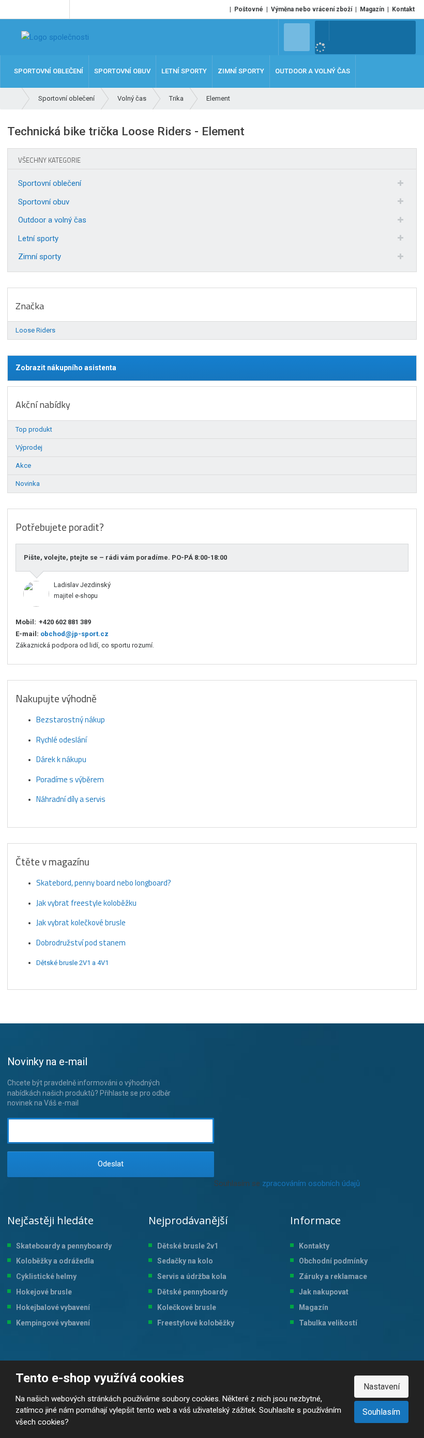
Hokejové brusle (44, 1292)
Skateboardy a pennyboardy (64, 1246)
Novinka (28, 483)
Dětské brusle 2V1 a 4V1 (72, 963)
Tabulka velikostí (328, 1323)
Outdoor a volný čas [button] (312, 71)
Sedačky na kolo (185, 1261)
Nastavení (382, 1387)
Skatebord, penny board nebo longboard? (103, 883)
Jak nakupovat (324, 1292)
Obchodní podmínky (333, 1261)
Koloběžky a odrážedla (55, 1261)
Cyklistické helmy (46, 1276)
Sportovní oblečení (49, 183)
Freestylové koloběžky (195, 1323)
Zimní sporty (39, 256)
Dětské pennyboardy (192, 1292)
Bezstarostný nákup (70, 719)
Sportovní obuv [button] (122, 71)
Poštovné (248, 9)
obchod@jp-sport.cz (74, 634)
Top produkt (34, 429)
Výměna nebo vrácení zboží (311, 9)
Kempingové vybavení (53, 1323)
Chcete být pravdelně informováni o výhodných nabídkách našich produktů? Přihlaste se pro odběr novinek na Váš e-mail (89, 1081)
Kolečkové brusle (186, 1307)
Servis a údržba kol (189, 1276)
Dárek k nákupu (61, 759)
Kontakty (314, 1246)
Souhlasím (381, 1412)
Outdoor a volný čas (52, 220)
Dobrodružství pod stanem (81, 943)
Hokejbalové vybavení (53, 1307)
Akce (23, 465)
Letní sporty (38, 238)
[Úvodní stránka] (55, 37)
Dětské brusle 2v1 (187, 1246)
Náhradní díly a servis (70, 799)
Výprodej (29, 447)
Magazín (372, 9)
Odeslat (111, 1163)
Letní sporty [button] (184, 71)
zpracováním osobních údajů (311, 1183)
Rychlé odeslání (61, 740)
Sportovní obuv (43, 202)
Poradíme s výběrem (70, 779)
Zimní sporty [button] (241, 71)
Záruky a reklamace (333, 1276)
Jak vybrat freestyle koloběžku (86, 903)
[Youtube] (59, 9)
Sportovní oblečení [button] (48, 71)
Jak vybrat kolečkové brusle (81, 922)
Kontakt (403, 9)
